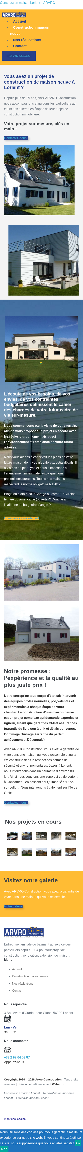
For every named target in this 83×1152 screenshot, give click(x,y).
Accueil (19, 21)
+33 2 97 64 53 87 (17, 1057)
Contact (20, 46)
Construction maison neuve (29, 30)
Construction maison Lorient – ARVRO (27, 2)
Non (4, 1149)
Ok (78, 1143)
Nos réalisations (27, 40)
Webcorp (58, 1084)
